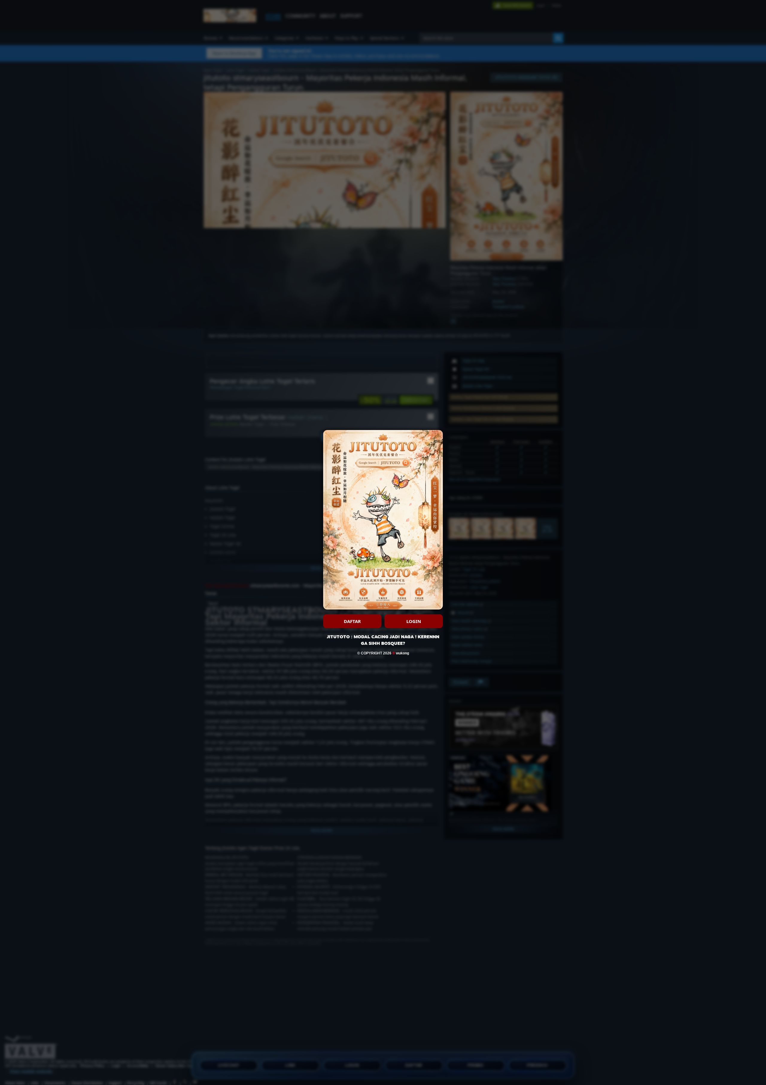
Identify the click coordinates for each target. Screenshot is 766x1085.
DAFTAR (352, 621)
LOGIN (413, 621)
